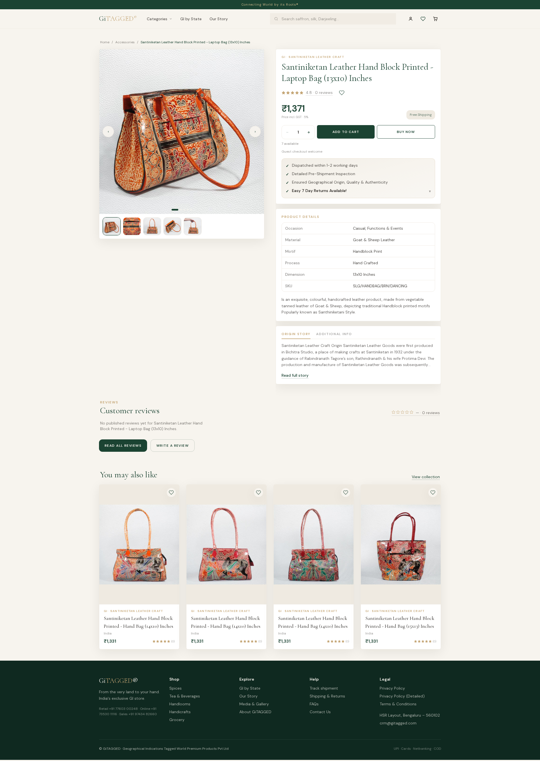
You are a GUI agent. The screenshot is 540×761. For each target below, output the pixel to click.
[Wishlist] (423, 18)
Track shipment (324, 688)
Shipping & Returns (327, 696)
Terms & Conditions (398, 703)
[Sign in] (410, 18)
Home (104, 42)
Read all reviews (123, 445)
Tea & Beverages (184, 696)
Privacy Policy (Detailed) (402, 696)
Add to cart (345, 132)
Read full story (295, 375)
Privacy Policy (392, 688)
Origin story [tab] (296, 334)
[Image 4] (187, 210)
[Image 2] (181, 210)
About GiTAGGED (255, 711)
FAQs (314, 703)
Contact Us (320, 711)
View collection (426, 476)
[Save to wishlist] (341, 92)
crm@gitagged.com (398, 723)
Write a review (172, 445)
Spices (175, 688)
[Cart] (435, 18)
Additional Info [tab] (334, 334)
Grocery (176, 719)
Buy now (406, 132)
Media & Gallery (254, 703)
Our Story (219, 18)
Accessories (125, 42)
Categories (157, 18)
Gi (118, 19)
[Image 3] (184, 210)
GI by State (191, 18)
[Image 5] (191, 210)
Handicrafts (180, 711)
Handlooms (179, 703)
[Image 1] (175, 210)
